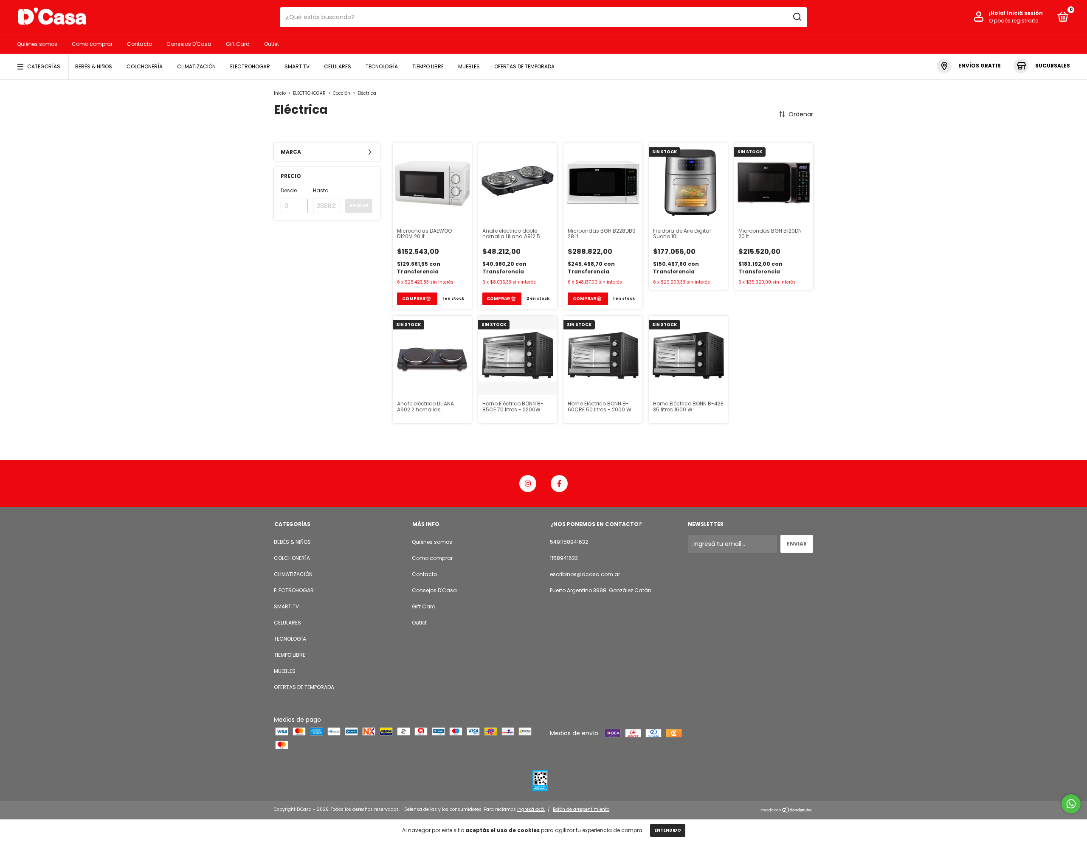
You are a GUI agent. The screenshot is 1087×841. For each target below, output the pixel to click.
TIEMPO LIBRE (428, 66)
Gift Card (238, 44)
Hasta (321, 190)
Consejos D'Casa (188, 44)
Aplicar (358, 206)
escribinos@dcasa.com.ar (585, 574)
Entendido (667, 830)
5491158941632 (569, 542)
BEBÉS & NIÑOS (93, 66)
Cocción (341, 93)
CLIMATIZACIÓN (196, 66)
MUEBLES (469, 66)
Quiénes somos (37, 44)
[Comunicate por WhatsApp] (1071, 803)
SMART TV (297, 66)
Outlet (271, 44)
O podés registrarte (1013, 20)
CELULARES (337, 66)
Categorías (43, 66)
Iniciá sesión (1025, 13)
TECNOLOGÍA (382, 66)
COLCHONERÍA (145, 66)
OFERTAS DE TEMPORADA (524, 66)
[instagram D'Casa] (527, 483)
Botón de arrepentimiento (581, 809)
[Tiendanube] (786, 810)
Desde (289, 190)
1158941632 (564, 558)
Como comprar (92, 44)
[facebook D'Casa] (559, 483)
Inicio (280, 93)
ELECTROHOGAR (250, 66)
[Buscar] (797, 17)
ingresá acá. (531, 809)
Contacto (139, 44)
